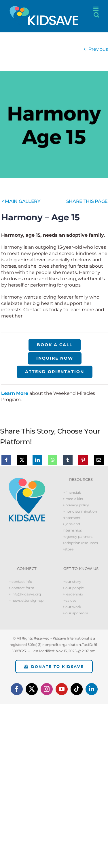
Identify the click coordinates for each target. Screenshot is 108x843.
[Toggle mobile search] (96, 15)
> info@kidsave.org (25, 594)
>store (68, 549)
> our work (72, 607)
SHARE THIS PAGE (87, 201)
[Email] (98, 460)
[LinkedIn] (37, 460)
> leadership (73, 594)
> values (69, 600)
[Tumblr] (67, 460)
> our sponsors (75, 613)
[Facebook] (6, 460)
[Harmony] (54, 124)
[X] (22, 460)
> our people (73, 588)
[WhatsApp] (53, 460)
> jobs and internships (72, 527)
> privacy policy (76, 505)
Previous (98, 49)
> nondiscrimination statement (80, 514)
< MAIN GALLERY (20, 201)
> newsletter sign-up (26, 600)
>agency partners (77, 536)
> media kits (73, 499)
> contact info (20, 581)
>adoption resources (80, 543)
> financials (72, 492)
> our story (72, 581)
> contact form (21, 588)
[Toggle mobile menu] (96, 9)
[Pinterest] (83, 460)
